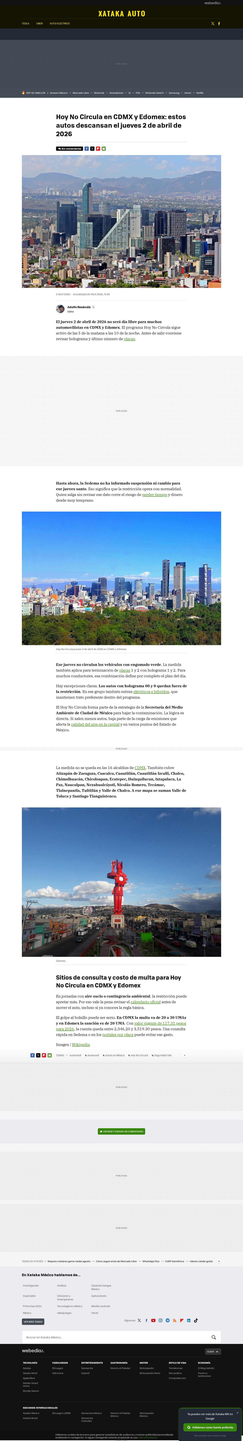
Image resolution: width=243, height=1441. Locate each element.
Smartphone (116, 92)
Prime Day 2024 (32, 1306)
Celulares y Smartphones (65, 1297)
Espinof (85, 1373)
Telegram (167, 1320)
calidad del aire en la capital (95, 724)
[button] (80, 307)
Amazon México (59, 92)
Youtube (153, 1320)
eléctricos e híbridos (151, 691)
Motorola (99, 92)
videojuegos (64, 1313)
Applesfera (29, 1378)
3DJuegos (57, 1368)
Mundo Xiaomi (31, 1390)
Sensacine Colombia (87, 1419)
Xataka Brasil (30, 1418)
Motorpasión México (147, 1414)
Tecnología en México (69, 1306)
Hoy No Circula (139, 1055)
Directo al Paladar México (120, 1414)
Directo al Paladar (120, 1368)
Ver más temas (33, 1321)
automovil (93, 1055)
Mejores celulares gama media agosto (69, 1261)
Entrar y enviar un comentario (123, 1131)
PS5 (138, 92)
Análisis (61, 1285)
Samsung (174, 92)
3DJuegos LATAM (61, 1413)
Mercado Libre (81, 92)
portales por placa (117, 1034)
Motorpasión (147, 1368)
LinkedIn (189, 1320)
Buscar (214, 1337)
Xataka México (31, 1413)
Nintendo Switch (154, 92)
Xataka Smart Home (30, 1384)
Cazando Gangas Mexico (101, 1287)
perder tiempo (154, 494)
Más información (148, 1437)
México (27, 1313)
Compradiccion (177, 1378)
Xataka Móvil (30, 1373)
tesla (25, 23)
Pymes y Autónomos (204, 1374)
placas (129, 338)
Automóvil (121, 13)
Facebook (219, 24)
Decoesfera (175, 1373)
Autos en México (115, 1055)
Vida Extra (57, 1373)
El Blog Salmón (206, 1368)
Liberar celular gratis (201, 1261)
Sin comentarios (71, 148)
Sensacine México (91, 1413)
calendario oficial (146, 1001)
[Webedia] (212, 3)
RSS (175, 1320)
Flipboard (98, 149)
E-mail (104, 149)
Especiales (29, 1296)
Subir (210, 1351)
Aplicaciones (98, 1296)
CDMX (140, 767)
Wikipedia (81, 1044)
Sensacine (87, 1368)
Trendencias (176, 1368)
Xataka (27, 1368)
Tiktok (196, 1320)
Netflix (200, 92)
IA (129, 92)
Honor (187, 92)
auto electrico (60, 23)
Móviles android (100, 1306)
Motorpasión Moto (150, 1373)
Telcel (94, 1313)
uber (39, 23)
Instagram (160, 1320)
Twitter (213, 24)
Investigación (31, 1285)
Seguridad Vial (162, 1055)
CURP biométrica (175, 1261)
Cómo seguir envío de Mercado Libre (116, 1261)
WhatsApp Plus (151, 1261)
